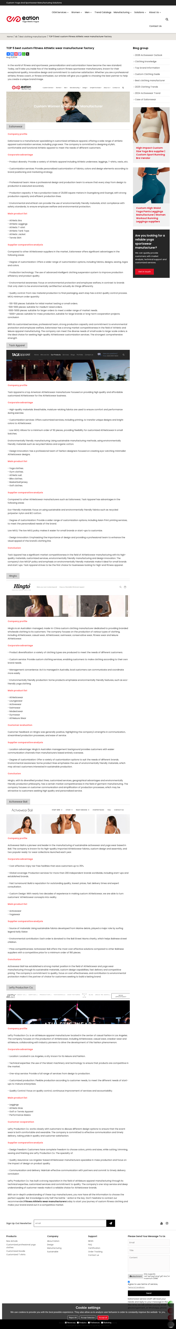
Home (10, 36)
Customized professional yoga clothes (21, 1246)
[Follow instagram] (167, 1223)
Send (148, 1293)
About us (154, 12)
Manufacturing (54, 1248)
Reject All (73, 1318)
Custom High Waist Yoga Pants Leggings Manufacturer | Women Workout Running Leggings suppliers (151, 214)
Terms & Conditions (136, 1287)
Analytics (83, 1323)
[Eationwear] (22, 19)
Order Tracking (95, 1251)
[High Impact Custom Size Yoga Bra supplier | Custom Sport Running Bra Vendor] (151, 125)
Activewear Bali (18, 801)
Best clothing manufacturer (33, 36)
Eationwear (15, 126)
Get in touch (144, 271)
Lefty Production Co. (21, 987)
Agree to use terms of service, (143, 1285)
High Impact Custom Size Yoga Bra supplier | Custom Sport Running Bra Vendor (150, 153)
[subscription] (110, 1223)
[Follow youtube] (161, 1223)
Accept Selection (88, 1318)
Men (87, 12)
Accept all (103, 1318)
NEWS (90, 1241)
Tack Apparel (17, 345)
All (16, 36)
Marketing (107, 1323)
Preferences (95, 1323)
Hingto (13, 576)
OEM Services (59, 12)
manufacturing (121, 12)
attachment (137, 1276)
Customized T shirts (15, 1254)
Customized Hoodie (15, 1251)
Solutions (139, 12)
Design (50, 1244)
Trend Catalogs (103, 12)
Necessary (71, 1323)
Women (75, 12)
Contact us (155, 26)
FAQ (90, 1244)
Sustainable (52, 1251)
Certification (94, 1248)
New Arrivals (12, 1241)
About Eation (53, 1241)
